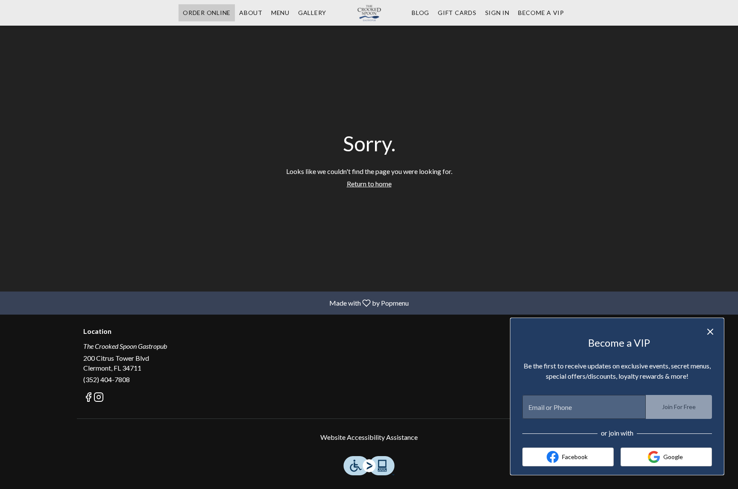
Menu (280, 12)
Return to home (369, 184)
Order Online (207, 12)
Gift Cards (457, 12)
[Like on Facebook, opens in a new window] (88, 398)
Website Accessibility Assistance (369, 437)
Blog (420, 12)
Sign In (497, 12)
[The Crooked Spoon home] (369, 13)
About (251, 12)
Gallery (312, 12)
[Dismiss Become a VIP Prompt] (710, 331)
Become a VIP (541, 12)
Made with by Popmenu (207, 302)
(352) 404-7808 (106, 379)
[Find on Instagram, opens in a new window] (99, 398)
